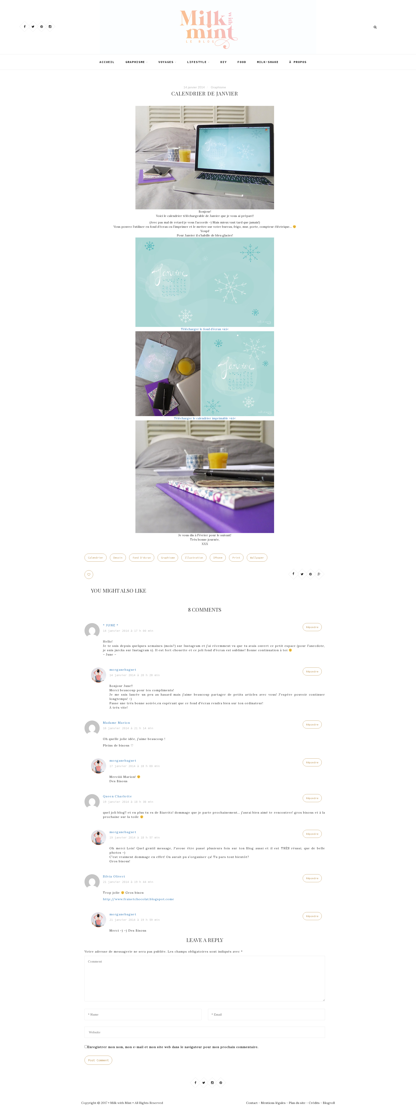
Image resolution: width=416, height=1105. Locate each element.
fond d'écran (142, 557)
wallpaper (257, 557)
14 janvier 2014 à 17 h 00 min (128, 631)
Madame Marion (116, 723)
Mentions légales (273, 1103)
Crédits (314, 1103)
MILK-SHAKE (268, 62)
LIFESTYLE (197, 62)
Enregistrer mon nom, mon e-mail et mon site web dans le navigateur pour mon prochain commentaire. (172, 1047)
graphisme (168, 557)
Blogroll (329, 1103)
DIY (223, 62)
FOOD (241, 62)
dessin (117, 557)
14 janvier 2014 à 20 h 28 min (134, 675)
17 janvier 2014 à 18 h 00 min (134, 766)
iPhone (217, 557)
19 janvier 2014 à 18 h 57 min (134, 837)
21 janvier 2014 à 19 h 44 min (128, 882)
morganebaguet (122, 670)
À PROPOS (298, 62)
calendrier (95, 557)
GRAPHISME (135, 62)
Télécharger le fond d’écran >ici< (205, 329)
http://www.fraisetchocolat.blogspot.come (138, 899)
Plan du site (297, 1103)
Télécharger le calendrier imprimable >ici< (205, 418)
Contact (252, 1103)
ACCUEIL (107, 62)
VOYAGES (166, 62)
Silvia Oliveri (114, 876)
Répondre (312, 627)
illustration (194, 557)
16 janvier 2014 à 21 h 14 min (128, 728)
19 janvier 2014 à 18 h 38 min (128, 802)
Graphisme (218, 87)
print (236, 557)
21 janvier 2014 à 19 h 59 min (134, 920)
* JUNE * (110, 625)
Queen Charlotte (117, 796)
